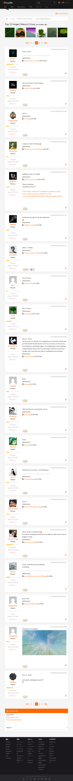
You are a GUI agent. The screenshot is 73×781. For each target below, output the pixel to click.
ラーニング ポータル (20, 743)
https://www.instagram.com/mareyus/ (34, 196)
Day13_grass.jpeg (29, 479)
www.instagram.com (53, 196)
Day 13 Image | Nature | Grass (44, 19)
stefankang (13, 151)
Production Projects (20, 757)
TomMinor (13, 682)
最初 (27, 43)
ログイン (67, 2)
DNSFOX (13, 224)
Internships (52, 758)
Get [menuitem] (46, 7)
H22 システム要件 (31, 752)
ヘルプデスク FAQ (31, 748)
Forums (12, 19)
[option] (10, 32)
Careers (51, 746)
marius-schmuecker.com (51, 191)
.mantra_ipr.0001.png (30, 604)
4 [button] (36, 39)
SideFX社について (52, 743)
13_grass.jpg (28, 314)
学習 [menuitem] (30, 7)
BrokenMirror (12, 346)
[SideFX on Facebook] (23, 779)
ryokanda (13, 386)
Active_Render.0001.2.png (32, 507)
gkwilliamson (13, 606)
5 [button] (38, 39)
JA (61, 2)
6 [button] (39, 39)
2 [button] (33, 39)
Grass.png (27, 445)
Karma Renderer (8, 750)
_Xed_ (13, 285)
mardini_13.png (29, 88)
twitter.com (45, 194)
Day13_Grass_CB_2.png (31, 61)
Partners (8, 758)
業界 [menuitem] (12, 7)
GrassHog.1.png (29, 356)
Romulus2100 (12, 509)
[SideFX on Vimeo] (42, 779)
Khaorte (13, 572)
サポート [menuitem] (38, 7)
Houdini (8, 742)
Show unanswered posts (13, 720)
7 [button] (41, 39)
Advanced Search (62, 13)
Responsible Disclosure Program (42, 767)
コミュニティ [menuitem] (21, 7)
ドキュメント (31, 757)
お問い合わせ (52, 761)
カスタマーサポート (31, 743)
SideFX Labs (8, 755)
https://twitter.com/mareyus (31, 194)
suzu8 (13, 315)
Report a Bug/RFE (30, 761)
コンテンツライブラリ (20, 748)
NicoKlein (13, 90)
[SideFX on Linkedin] (49, 779)
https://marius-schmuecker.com (32, 191)
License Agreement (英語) (41, 756)
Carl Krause (13, 255)
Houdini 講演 (20, 752)
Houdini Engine (8, 745)
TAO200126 (13, 636)
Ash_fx (13, 477)
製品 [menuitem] (5, 7)
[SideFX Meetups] (38, 779)
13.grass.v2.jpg (28, 283)
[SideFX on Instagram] (31, 779)
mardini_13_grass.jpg (30, 179)
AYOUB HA (13, 416)
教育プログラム (20, 761)
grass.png (27, 384)
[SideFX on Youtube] (46, 779)
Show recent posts (12, 717)
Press (51, 749)
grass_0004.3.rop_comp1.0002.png (35, 576)
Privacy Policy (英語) (41, 749)
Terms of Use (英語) (41, 743)
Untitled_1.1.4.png (30, 225)
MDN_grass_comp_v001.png (33, 149)
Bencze (12, 59)
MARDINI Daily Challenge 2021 (25, 19)
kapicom (13, 447)
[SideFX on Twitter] (27, 779)
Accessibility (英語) (42, 761)
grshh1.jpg (27, 414)
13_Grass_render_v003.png (32, 253)
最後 (45, 43)
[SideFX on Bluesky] (35, 779)
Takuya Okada (13, 120)
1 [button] (32, 39)
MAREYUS (13, 181)
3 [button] (35, 39)
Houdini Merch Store (51, 753)
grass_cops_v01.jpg (30, 542)
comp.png (27, 119)
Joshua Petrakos (13, 539)
